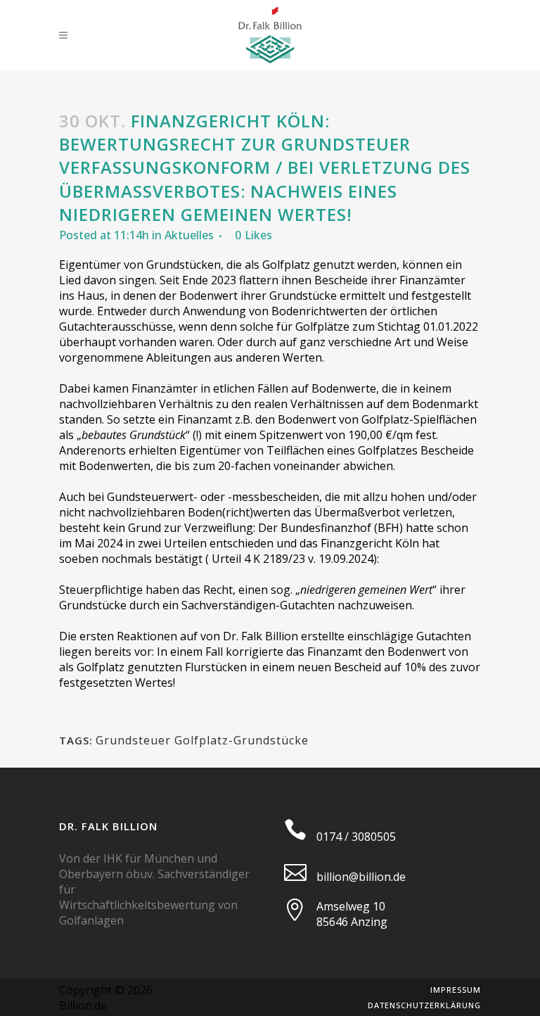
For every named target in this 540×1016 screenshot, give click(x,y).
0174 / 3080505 (356, 836)
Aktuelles (189, 235)
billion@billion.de (361, 876)
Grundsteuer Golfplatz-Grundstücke (202, 740)
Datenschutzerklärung (424, 1005)
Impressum (455, 989)
